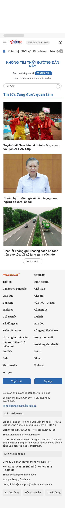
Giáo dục (8, 295)
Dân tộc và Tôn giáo (15, 288)
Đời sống (8, 302)
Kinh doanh (40, 51)
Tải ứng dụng (12, 492)
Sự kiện (48, 381)
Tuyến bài (16, 381)
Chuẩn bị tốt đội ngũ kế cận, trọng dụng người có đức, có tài (30, 200)
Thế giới (39, 295)
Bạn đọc (39, 323)
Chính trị (13, 51)
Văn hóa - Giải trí (44, 302)
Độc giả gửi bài (33, 492)
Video (37, 358)
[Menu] (5, 43)
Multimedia (10, 365)
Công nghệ (40, 309)
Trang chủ (43, 73)
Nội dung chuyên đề (46, 344)
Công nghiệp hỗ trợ (46, 330)
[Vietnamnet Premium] (11, 276)
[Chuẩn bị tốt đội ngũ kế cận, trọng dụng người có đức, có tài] (32, 174)
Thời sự (26, 51)
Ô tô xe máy (9, 316)
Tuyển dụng (53, 492)
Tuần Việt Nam (12, 330)
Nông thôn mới (43, 337)
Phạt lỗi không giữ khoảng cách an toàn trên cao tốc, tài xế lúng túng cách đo (30, 252)
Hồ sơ (37, 351)
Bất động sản (11, 323)
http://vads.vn (21, 479)
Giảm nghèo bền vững (16, 337)
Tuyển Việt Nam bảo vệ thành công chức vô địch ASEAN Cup (31, 147)
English (7, 351)
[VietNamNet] (4, 51)
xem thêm (32, 261)
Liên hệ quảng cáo (14, 453)
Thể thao (39, 288)
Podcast (39, 365)
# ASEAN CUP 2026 (38, 42)
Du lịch (38, 316)
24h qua (7, 372)
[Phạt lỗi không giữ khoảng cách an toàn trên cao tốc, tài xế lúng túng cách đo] (32, 227)
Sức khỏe (8, 309)
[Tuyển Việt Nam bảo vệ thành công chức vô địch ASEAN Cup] (32, 121)
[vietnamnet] (16, 44)
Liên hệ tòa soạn (13, 413)
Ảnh (5, 358)
